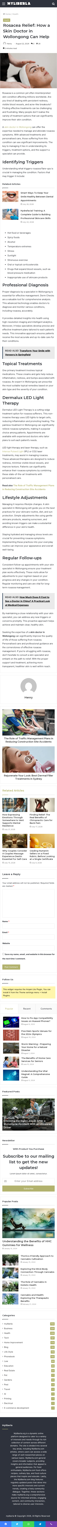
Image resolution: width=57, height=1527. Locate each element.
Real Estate (9, 1370)
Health (15, 14)
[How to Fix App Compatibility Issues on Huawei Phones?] (11, 1022)
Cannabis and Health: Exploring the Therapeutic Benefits (35, 1298)
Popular (9, 1008)
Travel (7, 1389)
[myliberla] (19, 3)
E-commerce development (16, 1408)
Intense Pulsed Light (13, 451)
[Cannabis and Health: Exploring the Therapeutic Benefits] (10, 1299)
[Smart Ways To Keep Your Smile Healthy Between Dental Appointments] (10, 196)
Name (5, 921)
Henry (28, 697)
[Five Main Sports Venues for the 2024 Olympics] (11, 1035)
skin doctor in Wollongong (17, 127)
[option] (28, 1114)
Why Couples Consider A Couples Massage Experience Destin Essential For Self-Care (14, 854)
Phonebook (9, 1356)
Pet (5, 1375)
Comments (46, 1008)
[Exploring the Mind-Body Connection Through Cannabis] (10, 1273)
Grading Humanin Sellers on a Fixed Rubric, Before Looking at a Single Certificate (42, 854)
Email (5, 932)
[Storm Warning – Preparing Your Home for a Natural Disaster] (11, 1048)
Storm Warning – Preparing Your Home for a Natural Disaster (36, 1047)
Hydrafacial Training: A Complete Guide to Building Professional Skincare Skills (36, 214)
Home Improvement (13, 1342)
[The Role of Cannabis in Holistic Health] (10, 1286)
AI (5, 1394)
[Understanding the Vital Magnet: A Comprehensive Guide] (11, 1075)
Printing (7, 1398)
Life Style (8, 1352)
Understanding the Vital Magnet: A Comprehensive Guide (35, 1074)
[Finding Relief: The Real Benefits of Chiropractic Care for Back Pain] (42, 805)
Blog (6, 1347)
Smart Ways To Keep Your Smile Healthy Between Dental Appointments (37, 197)
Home (8, 14)
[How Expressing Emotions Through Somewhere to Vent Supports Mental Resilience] (14, 805)
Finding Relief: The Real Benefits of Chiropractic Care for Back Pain (41, 818)
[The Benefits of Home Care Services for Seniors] (11, 1062)
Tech (6, 1338)
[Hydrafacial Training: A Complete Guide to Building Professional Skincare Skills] (10, 214)
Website (6, 943)
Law (6, 1361)
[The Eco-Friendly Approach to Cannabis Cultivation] (10, 1260)
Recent (27, 1008)
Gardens (8, 1380)
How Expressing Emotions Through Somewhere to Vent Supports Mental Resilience (13, 820)
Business (8, 1328)
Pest (6, 1384)
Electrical (8, 1403)
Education (8, 1366)
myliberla (8, 1324)
